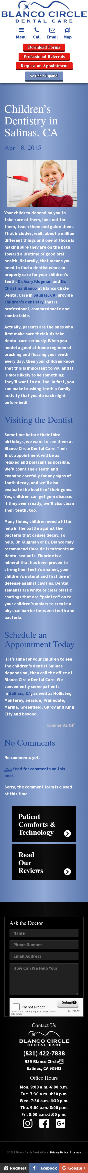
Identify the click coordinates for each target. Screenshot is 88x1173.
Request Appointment (15, 1169)
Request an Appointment (44, 65)
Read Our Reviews (30, 862)
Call (37, 37)
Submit (68, 1002)
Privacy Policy (59, 1152)
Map (68, 37)
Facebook (47, 1168)
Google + (76, 1168)
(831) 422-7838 (44, 1053)
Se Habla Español (44, 75)
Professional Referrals (44, 56)
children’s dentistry (24, 302)
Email (52, 37)
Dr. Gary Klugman (35, 281)
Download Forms (44, 47)
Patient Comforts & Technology (37, 824)
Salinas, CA (44, 295)
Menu (21, 37)
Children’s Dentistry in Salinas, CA (31, 120)
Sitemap (75, 1152)
